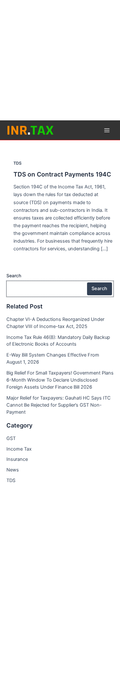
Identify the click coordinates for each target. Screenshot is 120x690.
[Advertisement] (60, 60)
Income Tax (19, 449)
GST (11, 438)
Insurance (17, 459)
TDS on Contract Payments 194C (62, 174)
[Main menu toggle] (107, 130)
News (12, 470)
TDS (17, 163)
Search (13, 275)
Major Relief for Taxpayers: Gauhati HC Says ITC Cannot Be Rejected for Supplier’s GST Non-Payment (58, 405)
